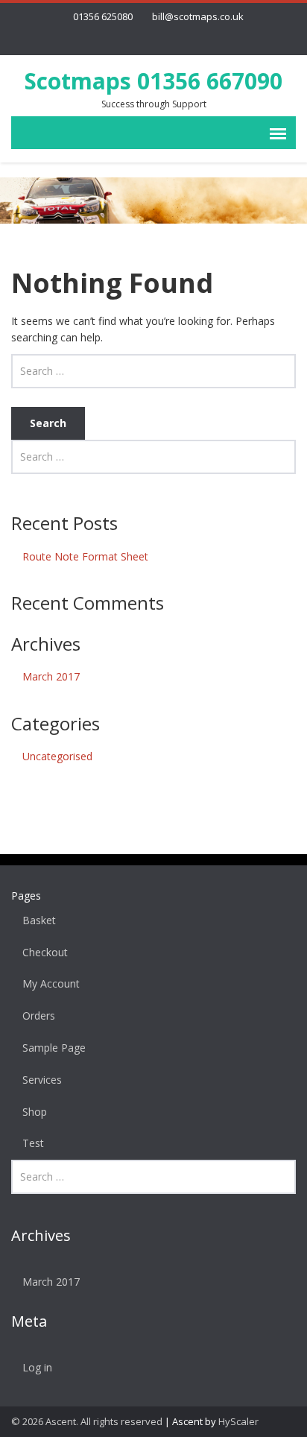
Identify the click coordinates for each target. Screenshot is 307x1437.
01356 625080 (103, 16)
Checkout (45, 952)
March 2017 (51, 676)
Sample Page (54, 1047)
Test (33, 1143)
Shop (34, 1112)
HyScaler (238, 1421)
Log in (37, 1367)
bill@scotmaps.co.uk (198, 16)
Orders (38, 1015)
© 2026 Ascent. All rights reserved (86, 1421)
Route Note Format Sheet (85, 556)
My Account (51, 983)
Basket (39, 920)
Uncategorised (57, 756)
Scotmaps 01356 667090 (153, 81)
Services (42, 1080)
